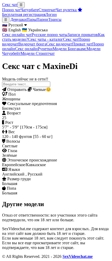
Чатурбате (30, 10)
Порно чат (11, 10)
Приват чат (82, 44)
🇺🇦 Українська (35, 30)
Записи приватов (82, 34)
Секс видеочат (59, 44)
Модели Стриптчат (38, 53)
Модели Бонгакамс (69, 49)
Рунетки (45, 49)
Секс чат (9, 4)
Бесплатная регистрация (23, 14)
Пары (31, 19)
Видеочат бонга (32, 44)
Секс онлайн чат (17, 34)
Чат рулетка (67, 10)
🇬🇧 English (11, 30)
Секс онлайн (26, 49)
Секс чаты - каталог (45, 39)
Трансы (54, 19)
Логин (51, 14)
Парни (42, 19)
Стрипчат (47, 10)
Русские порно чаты (49, 34)
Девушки (18, 19)
